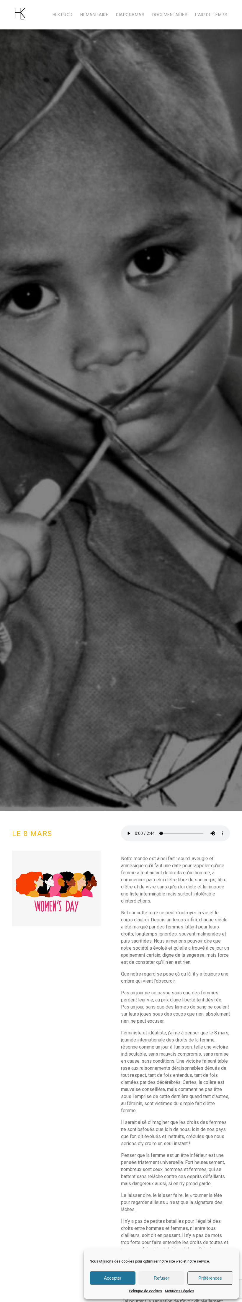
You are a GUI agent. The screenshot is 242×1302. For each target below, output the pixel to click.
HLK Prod (63, 14)
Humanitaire (94, 14)
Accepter (112, 1278)
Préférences (210, 1278)
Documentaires (170, 14)
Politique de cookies (145, 1291)
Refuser (161, 1278)
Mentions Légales (179, 1291)
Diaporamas (130, 14)
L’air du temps (211, 14)
